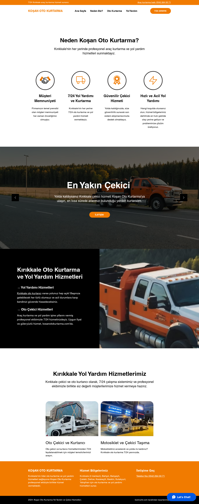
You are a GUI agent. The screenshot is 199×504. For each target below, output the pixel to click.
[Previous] (15, 198)
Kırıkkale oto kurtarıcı (29, 293)
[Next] (183, 198)
